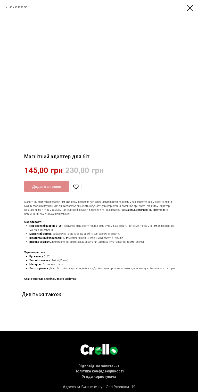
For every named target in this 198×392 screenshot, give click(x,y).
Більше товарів (18, 7)
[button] (99, 366)
